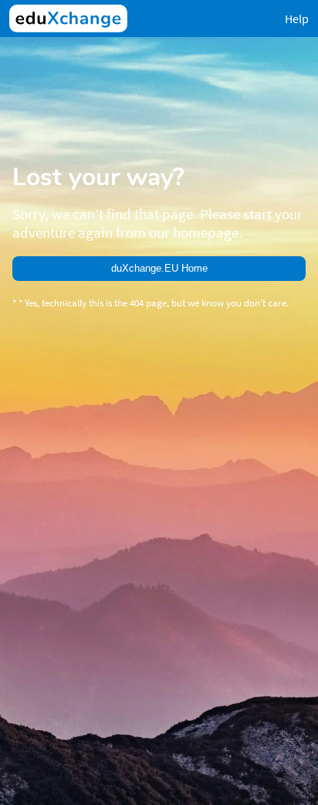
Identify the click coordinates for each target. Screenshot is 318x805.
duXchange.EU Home (159, 268)
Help (297, 18)
